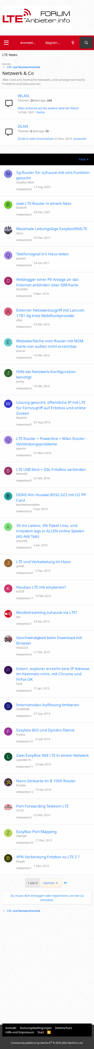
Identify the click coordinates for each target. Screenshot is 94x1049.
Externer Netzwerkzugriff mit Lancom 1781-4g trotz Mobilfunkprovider (50, 312)
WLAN (23, 95)
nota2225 (22, 648)
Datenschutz (63, 1028)
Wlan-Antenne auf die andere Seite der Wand (48, 108)
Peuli (19, 684)
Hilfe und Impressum (19, 1032)
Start (40, 1032)
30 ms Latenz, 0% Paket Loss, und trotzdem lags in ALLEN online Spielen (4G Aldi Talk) (50, 531)
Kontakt (10, 1028)
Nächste (49, 883)
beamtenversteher (28, 505)
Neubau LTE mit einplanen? (41, 587)
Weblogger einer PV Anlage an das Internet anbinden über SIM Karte (47, 282)
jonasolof (80, 139)
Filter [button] (82, 159)
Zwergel (21, 836)
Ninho (41, 112)
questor (21, 258)
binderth (21, 208)
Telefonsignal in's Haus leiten (42, 254)
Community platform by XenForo (47, 1042)
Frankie (21, 785)
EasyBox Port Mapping (36, 831)
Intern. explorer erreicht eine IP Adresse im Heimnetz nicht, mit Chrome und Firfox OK (52, 674)
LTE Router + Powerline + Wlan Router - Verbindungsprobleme (51, 441)
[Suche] (86, 42)
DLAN (23, 126)
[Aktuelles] (72, 42)
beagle (20, 861)
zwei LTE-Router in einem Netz (43, 203)
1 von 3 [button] (32, 883)
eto (18, 617)
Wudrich (21, 418)
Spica (19, 233)
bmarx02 (22, 474)
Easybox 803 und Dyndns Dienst (45, 730)
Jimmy (20, 382)
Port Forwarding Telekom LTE (42, 806)
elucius (20, 351)
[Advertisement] (47, 969)
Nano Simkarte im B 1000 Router (46, 780)
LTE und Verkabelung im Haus (43, 561)
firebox (20, 735)
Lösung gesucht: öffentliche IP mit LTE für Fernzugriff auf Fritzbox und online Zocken (51, 408)
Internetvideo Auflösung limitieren (47, 704)
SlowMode (22, 709)
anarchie (21, 541)
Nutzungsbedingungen (36, 1028)
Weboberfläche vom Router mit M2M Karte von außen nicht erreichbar (49, 343)
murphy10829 (25, 182)
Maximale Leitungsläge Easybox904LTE (51, 228)
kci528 (20, 591)
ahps (19, 320)
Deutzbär (22, 289)
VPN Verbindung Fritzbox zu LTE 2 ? (47, 856)
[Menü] (6, 43)
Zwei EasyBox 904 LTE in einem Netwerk (52, 755)
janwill (20, 566)
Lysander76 (23, 760)
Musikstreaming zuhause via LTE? (46, 612)
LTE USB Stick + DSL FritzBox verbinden (51, 469)
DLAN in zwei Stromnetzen (36, 139)
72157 (20, 811)
